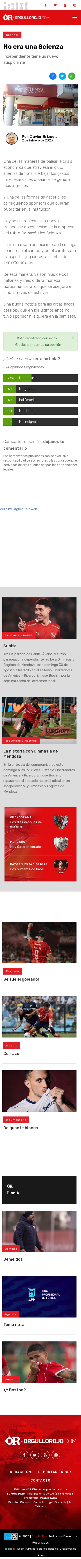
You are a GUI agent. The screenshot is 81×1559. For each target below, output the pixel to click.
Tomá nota (14, 1324)
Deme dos (13, 1259)
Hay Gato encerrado (25, 847)
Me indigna (27, 422)
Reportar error (54, 1472)
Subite (10, 646)
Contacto (41, 1480)
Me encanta (28, 378)
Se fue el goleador (21, 979)
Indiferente (27, 400)
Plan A (13, 1193)
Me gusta (26, 389)
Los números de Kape (27, 869)
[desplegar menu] (75, 17)
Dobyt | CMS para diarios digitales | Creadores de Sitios (46, 1549)
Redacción (20, 1472)
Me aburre (27, 411)
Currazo (11, 1053)
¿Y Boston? (14, 1390)
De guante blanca (20, 1127)
